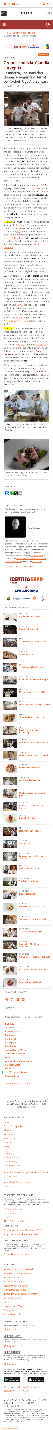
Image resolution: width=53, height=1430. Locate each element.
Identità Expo (28, 33)
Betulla (21, 305)
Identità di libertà (12, 1298)
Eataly (21, 344)
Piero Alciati (41, 344)
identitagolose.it (36, 556)
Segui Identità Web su (15, 992)
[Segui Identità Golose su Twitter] (13, 4)
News (6, 1146)
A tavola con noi (12, 1314)
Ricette (7, 1130)
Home (7, 33)
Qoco (6, 1302)
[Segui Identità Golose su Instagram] (9, 4)
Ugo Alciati (36, 188)
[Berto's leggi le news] (26, 13)
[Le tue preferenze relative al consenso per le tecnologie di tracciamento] (2, 1072)
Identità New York (13, 1281)
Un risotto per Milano (14, 1306)
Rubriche (16, 33)
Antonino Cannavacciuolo (16, 321)
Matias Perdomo (11, 238)
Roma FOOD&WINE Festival (18, 1273)
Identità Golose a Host (15, 1289)
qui (17, 231)
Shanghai (9, 1310)
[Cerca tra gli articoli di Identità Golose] (44, 4)
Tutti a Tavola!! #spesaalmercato (20, 1293)
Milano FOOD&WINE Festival (18, 1269)
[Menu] (4, 25)
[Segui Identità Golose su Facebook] (4, 4)
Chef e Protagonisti (13, 1126)
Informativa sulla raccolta (10, 1428)
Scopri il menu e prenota (16, 1254)
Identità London (12, 1277)
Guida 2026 (10, 1329)
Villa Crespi (17, 317)
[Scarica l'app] (12, 1380)
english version (43, 54)
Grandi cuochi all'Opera (16, 1285)
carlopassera (37, 562)
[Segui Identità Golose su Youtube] (17, 4)
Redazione (9, 1138)
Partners (8, 1142)
